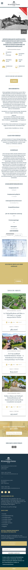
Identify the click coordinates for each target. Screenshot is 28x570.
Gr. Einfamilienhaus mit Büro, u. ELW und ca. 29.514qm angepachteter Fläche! (14, 315)
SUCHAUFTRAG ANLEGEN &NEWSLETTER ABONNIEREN (8, 543)
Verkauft (23, 10)
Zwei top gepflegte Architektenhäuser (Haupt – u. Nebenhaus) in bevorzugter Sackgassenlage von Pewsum (14, 356)
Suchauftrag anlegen (14, 433)
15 (24, 32)
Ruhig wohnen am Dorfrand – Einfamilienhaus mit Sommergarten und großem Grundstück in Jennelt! (14, 399)
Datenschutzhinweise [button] (8, 564)
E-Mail (14, 81)
